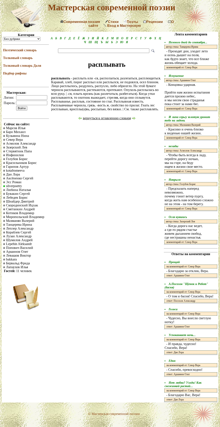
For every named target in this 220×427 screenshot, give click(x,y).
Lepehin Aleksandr (18, 244)
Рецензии (154, 22)
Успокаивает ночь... (182, 335)
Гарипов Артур (17, 166)
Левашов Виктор (18, 255)
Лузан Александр (18, 236)
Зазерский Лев (16, 147)
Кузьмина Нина (17, 136)
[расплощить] (80, 119)
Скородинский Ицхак (21, 205)
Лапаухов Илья (16, 267)
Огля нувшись (178, 217)
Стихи (113, 22)
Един (172, 360)
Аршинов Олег (16, 251)
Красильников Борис (21, 163)
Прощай (174, 262)
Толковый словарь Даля (22, 65)
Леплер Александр (19, 228)
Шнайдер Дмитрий (19, 201)
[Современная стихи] (27, 26)
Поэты (132, 22)
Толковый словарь (17, 58)
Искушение (176, 75)
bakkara (11, 259)
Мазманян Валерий (19, 221)
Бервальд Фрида (17, 263)
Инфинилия (14, 155)
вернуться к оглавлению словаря (107, 118)
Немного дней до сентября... (188, 42)
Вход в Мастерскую (123, 25)
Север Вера (14, 139)
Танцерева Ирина (18, 224)
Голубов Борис (16, 159)
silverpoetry (13, 186)
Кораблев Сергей (18, 232)
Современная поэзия (81, 22)
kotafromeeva (14, 170)
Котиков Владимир (19, 213)
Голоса (173, 309)
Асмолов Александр (20, 143)
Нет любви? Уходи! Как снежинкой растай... (183, 384)
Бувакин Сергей (17, 193)
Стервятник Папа (18, 151)
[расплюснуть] (134, 119)
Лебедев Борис (16, 197)
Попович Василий (19, 248)
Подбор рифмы (15, 73)
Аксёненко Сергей (19, 178)
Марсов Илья (15, 128)
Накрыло (175, 179)
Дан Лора (12, 174)
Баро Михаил (15, 132)
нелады (173, 146)
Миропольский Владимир (24, 217)
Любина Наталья (18, 190)
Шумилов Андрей (19, 240)
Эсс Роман (13, 182)
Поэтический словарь (20, 50)
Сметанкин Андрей (20, 209)
